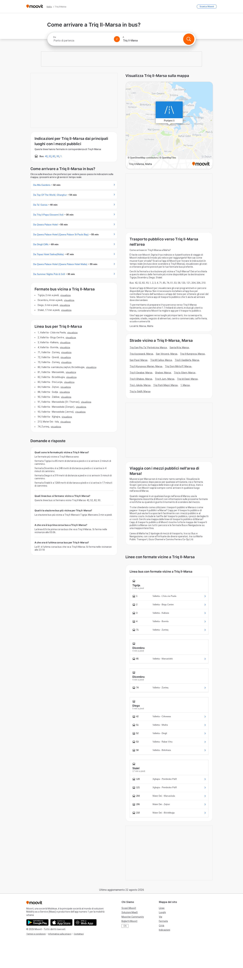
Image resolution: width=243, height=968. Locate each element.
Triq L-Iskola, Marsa (140, 385)
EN (125, 926)
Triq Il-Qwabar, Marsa (141, 372)
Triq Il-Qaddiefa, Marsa (187, 360)
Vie (160, 916)
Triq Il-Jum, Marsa (164, 379)
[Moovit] (34, 6)
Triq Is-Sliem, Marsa (184, 372)
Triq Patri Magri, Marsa (165, 385)
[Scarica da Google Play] (37, 922)
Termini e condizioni (36, 934)
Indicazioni (164, 930)
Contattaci (79, 934)
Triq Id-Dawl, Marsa (187, 379)
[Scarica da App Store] (61, 922)
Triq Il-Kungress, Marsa (192, 353)
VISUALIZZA (65, 295)
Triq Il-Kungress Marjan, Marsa (146, 366)
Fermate (163, 921)
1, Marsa (185, 385)
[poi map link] (169, 126)
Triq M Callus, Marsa (161, 360)
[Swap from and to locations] (117, 39)
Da (54, 37)
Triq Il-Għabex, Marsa (141, 379)
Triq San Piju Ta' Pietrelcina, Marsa (148, 347)
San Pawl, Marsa (138, 360)
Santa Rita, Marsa (179, 347)
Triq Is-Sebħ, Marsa (140, 391)
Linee (161, 908)
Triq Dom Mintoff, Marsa (178, 366)
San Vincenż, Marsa (166, 353)
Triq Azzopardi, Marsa (141, 353)
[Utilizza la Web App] (85, 922)
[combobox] (82, 40)
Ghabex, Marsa (163, 372)
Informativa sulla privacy (59, 934)
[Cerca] (188, 39)
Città (161, 925)
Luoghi (162, 912)
